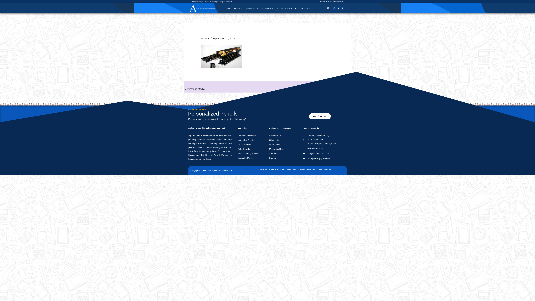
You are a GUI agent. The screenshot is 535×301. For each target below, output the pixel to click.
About (237, 8)
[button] (238, 8)
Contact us (292, 170)
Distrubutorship (276, 170)
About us (263, 170)
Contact (304, 8)
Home (228, 8)
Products (250, 8)
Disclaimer (311, 170)
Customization (268, 8)
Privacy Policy (325, 170)
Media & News (287, 8)
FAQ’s (302, 170)
